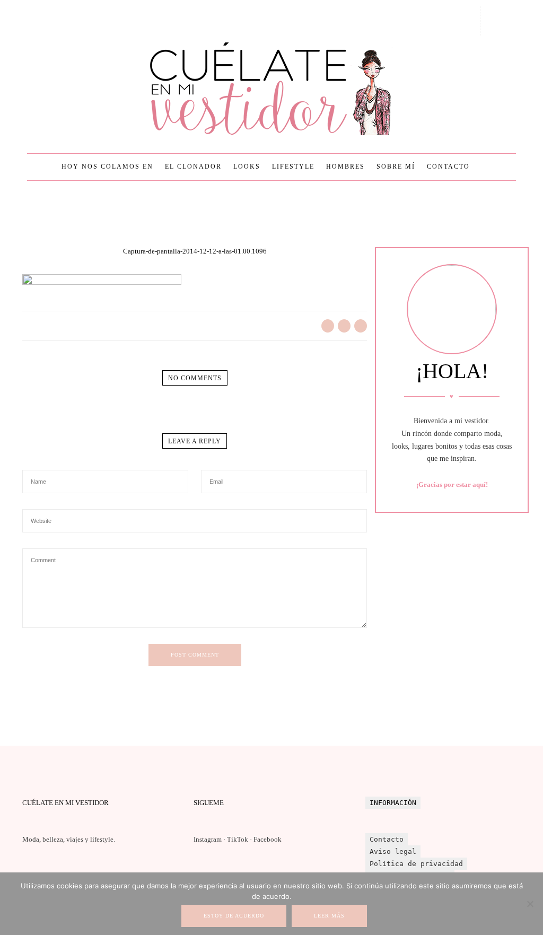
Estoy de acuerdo (234, 916)
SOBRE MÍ (395, 166)
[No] (529, 903)
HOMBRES (345, 166)
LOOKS (246, 166)
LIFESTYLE (293, 166)
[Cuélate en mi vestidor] (271, 89)
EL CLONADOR (193, 166)
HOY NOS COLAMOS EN (107, 166)
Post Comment (195, 655)
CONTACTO (448, 166)
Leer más (329, 916)
